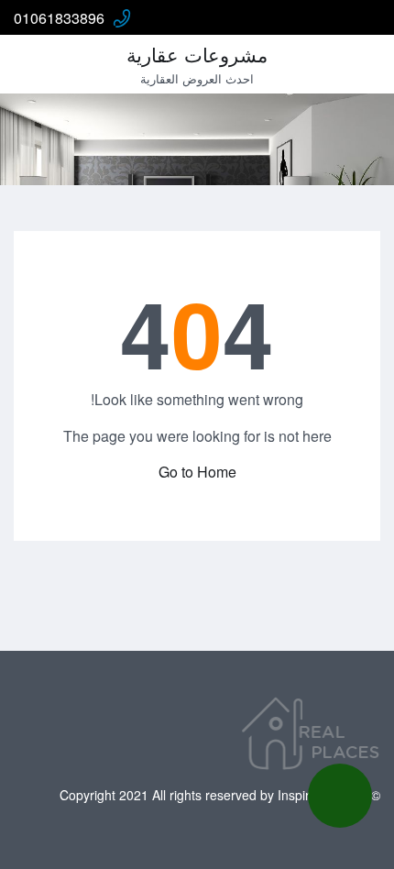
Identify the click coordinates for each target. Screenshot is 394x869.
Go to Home (197, 471)
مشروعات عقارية (197, 54)
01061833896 (59, 17)
